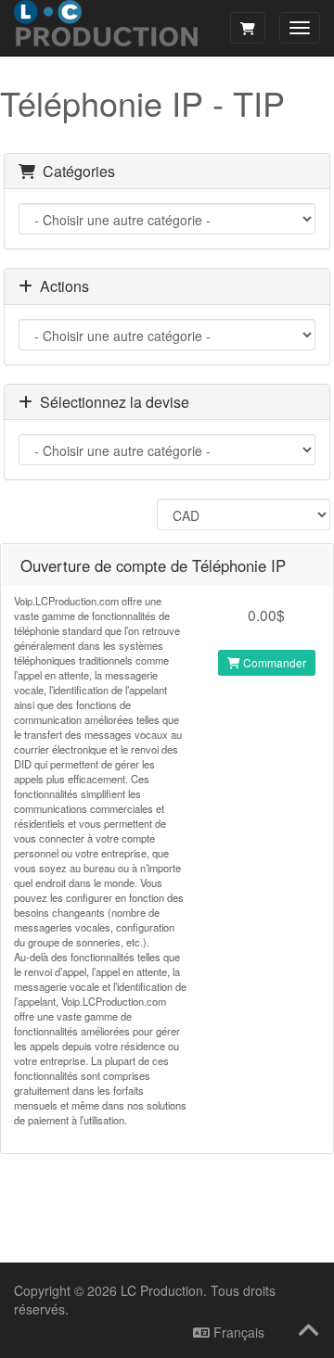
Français (237, 1332)
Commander (273, 662)
